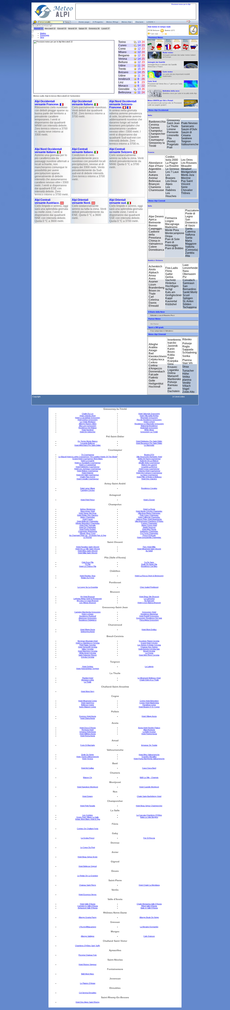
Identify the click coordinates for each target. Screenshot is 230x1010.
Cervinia (154, 124)
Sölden (187, 304)
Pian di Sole (172, 239)
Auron (152, 171)
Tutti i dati (154, 34)
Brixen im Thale (154, 292)
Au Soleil (149, 551)
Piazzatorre (192, 210)
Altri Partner (154, 324)
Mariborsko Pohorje (174, 381)
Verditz (186, 382)
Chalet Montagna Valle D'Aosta (149, 904)
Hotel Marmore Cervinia (87, 651)
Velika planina (186, 378)
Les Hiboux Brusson (87, 603)
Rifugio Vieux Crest (87, 533)
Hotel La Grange (87, 461)
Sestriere (186, 138)
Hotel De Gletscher (87, 432)
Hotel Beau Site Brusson (149, 597)
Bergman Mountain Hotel (88, 641)
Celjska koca (156, 359)
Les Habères (171, 189)
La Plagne (172, 162)
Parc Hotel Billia (149, 547)
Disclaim (139, 22)
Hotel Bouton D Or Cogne (149, 707)
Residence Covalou (149, 488)
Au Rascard (149, 601)
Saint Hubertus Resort (87, 655)
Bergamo (123, 55)
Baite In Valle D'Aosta (149, 908)
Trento (122, 68)
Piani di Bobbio (174, 248)
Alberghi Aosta (149, 730)
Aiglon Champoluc (87, 517)
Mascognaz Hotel (87, 511)
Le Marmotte (149, 445)
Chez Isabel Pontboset (149, 587)
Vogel (185, 388)
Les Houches (171, 195)
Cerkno (153, 362)
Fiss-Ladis (171, 267)
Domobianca (156, 249)
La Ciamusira (149, 599)
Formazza (171, 218)
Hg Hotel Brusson (87, 597)
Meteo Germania (159, 40)
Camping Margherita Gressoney (87, 612)
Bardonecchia (157, 121)
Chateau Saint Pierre (87, 885)
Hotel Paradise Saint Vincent (87, 547)
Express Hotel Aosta (87, 716)
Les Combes (87, 815)
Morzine (186, 178)
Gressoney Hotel (149, 612)
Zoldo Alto (188, 391)
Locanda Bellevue (87, 443)
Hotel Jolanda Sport (88, 416)
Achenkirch (155, 266)
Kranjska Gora (173, 362)
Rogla (186, 346)
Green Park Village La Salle (87, 817)
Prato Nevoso (189, 123)
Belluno (123, 62)
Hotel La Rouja (149, 509)
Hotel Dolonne (87, 473)
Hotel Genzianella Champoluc (149, 537)
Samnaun (188, 283)
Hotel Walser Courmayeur (87, 471)
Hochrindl (154, 386)
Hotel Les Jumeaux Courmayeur (87, 469)
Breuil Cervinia (149, 651)
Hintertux (170, 283)
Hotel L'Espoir (149, 500)
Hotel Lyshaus (87, 614)
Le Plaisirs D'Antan (87, 983)
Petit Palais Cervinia (87, 645)
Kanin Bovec (171, 350)
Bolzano (123, 72)
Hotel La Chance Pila (87, 566)
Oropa (168, 236)
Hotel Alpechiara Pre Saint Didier (87, 445)
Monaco (123, 85)
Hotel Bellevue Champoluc (87, 521)
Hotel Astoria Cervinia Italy (149, 649)
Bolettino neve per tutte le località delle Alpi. (180, 92)
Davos (152, 302)
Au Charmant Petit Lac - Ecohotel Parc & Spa (87, 535)
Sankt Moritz (190, 292)
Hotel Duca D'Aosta (88, 728)
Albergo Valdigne (87, 936)
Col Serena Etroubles (87, 993)
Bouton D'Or (149, 455)
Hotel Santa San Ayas (87, 513)
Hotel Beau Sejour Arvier (87, 857)
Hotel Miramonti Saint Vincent (149, 549)
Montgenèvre (189, 171)
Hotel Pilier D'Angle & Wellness (149, 477)
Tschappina (189, 307)
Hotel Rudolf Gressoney (149, 616)
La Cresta (149, 653)
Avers (152, 278)
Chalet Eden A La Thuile (149, 680)
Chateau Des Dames (149, 647)
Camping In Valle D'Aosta (87, 906)
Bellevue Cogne (87, 705)
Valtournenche (190, 144)
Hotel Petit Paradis (87, 806)
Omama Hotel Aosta (87, 732)
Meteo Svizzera (177, 40)
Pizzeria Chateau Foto (87, 955)
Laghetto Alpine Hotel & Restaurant (87, 599)
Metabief (186, 168)
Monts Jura (187, 175)
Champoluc (156, 130)
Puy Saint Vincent (187, 182)
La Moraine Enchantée (149, 927)
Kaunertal (171, 301)
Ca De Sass (149, 562)
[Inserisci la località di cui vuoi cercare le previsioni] (54, 22)
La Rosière (172, 165)
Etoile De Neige (87, 755)
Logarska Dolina (173, 371)
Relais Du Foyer (87, 578)
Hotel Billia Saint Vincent (87, 553)
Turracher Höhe (188, 372)
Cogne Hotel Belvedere (149, 701)
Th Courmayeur (87, 455)
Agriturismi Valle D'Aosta (87, 908)
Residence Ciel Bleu (149, 566)
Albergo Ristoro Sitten (87, 424)
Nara (186, 271)
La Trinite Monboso (87, 422)
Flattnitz (153, 377)
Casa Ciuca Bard (149, 768)
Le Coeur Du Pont (87, 847)
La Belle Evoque (149, 732)
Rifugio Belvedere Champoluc (88, 523)
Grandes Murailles (149, 757)
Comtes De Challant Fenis (87, 829)
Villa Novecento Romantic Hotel (149, 457)
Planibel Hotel (87, 678)
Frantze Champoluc (149, 523)
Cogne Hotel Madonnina (149, 703)
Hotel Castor (88, 519)
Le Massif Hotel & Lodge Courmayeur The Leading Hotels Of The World (87, 457)
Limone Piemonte (172, 131)
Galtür (169, 274)
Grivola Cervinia (87, 657)
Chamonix (155, 187)
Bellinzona (124, 92)
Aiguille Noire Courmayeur (149, 463)
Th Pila (87, 564)
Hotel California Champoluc (149, 517)
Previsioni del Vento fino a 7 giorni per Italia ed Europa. (165, 83)
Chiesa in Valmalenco (156, 242)
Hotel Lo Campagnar (87, 465)
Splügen (188, 298)
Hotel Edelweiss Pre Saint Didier (149, 441)
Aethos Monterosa (87, 509)
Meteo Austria (185, 40)
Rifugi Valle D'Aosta (149, 906)
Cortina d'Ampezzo (155, 367)
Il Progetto (98, 22)
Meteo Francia (168, 40)
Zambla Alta (189, 254)
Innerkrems (174, 339)
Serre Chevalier (187, 189)
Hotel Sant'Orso (87, 703)
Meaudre (186, 165)
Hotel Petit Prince (88, 500)
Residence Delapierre (87, 620)
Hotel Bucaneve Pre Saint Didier (149, 443)
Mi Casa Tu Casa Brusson (87, 601)
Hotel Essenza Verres (87, 894)
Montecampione (174, 233)
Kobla (171, 354)
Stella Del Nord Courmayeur (149, 459)
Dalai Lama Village (87, 488)
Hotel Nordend (87, 430)
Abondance (155, 162)
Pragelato (172, 144)
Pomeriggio (44, 35)
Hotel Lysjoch (149, 422)
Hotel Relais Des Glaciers (87, 515)
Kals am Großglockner (173, 294)
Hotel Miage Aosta (87, 629)
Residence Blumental (149, 614)
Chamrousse (156, 190)
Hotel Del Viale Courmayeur (87, 475)
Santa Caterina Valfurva (190, 231)
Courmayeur (156, 139)
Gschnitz (170, 280)
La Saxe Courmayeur (149, 475)
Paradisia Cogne (149, 705)
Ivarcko (172, 342)
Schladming (189, 352)
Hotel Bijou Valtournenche (149, 755)
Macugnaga (172, 224)
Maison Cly (87, 777)
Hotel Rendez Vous (87, 576)
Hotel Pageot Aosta (149, 734)
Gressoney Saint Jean (173, 122)
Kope (171, 357)
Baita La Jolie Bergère (149, 817)
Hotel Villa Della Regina (149, 416)
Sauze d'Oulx (189, 129)
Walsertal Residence (149, 426)
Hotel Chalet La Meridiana (149, 885)
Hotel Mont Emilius (149, 629)
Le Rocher (87, 537)
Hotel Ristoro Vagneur (87, 964)
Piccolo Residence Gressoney (149, 420)
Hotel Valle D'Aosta (87, 904)
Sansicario (187, 126)
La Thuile (172, 126)
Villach (186, 385)
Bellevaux (155, 181)
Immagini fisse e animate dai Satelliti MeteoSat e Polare (162, 64)
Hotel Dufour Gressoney (88, 420)
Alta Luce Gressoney (87, 426)
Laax (186, 264)
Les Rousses (189, 162)
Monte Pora (172, 230)
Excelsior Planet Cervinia (149, 641)
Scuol (186, 295)
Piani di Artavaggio (171, 244)
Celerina (154, 299)
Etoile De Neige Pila (149, 564)
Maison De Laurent (149, 465)
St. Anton (188, 301)
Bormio (153, 225)
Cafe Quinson (149, 936)
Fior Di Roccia (149, 838)
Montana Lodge (87, 680)
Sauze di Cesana (186, 134)
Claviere (154, 136)
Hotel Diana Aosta (87, 718)
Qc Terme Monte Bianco (87, 441)
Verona (122, 58)
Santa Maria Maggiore (190, 240)
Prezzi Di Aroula (149, 535)
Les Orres (187, 159)
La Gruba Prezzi (87, 838)
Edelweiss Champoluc (149, 531)
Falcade (153, 374)
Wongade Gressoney (149, 418)
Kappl (168, 298)
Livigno (169, 221)
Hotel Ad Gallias (87, 768)
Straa (185, 366)
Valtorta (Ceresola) (191, 248)
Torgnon (186, 141)
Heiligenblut (156, 383)
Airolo (152, 269)
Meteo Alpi (127, 22)
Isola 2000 (172, 159)
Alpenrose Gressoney (88, 618)
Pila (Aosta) (171, 140)
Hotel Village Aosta (149, 716)
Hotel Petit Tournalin (87, 525)
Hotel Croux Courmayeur (149, 469)
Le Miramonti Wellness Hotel (149, 678)
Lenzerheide (190, 267)
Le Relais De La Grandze (87, 876)
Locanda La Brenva (149, 467)
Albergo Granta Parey (87, 917)
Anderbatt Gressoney (149, 428)
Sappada (187, 349)
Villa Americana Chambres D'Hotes (149, 521)
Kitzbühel (171, 304)
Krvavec (172, 367)
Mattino (43, 33)
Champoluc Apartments (87, 531)
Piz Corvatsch (189, 278)
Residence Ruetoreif (87, 616)
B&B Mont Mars (87, 974)
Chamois (154, 127)
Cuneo (122, 45)
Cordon (170, 156)
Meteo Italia (151, 40)
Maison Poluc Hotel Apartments (149, 519)
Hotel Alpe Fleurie (149, 529)
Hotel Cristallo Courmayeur (88, 479)
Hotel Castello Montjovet (149, 787)
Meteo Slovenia (194, 40)
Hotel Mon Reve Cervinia (149, 655)
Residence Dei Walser (87, 428)
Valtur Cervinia (87, 649)
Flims (168, 271)
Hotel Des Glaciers (149, 479)
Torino (122, 42)
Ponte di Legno (190, 215)
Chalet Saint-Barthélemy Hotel (149, 796)
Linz (120, 82)
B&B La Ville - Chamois (149, 777)
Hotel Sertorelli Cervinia (87, 647)
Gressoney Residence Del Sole (149, 618)
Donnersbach (157, 371)
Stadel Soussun (149, 527)
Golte (152, 380)
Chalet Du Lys (87, 414)
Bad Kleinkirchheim (158, 355)
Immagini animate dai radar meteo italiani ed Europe (179, 55)
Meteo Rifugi (112, 22)
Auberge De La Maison (149, 461)
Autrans (153, 175)
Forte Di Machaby (87, 745)
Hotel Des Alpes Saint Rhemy (88, 1002)
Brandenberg (156, 287)
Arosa (152, 275)
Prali (169, 147)
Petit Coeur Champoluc (149, 515)
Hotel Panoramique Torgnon (87, 669)
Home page (84, 22)
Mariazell (173, 376)
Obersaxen (189, 274)
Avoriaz (153, 178)
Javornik (173, 345)
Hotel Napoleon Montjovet (87, 787)
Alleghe (153, 344)
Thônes (185, 193)
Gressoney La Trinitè (149, 432)
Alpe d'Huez (156, 165)
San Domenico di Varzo (191, 222)
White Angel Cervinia (87, 653)
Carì (151, 296)
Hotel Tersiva (87, 759)
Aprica (152, 219)
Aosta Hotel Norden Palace (149, 728)
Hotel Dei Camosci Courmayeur (149, 473)
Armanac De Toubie (149, 745)
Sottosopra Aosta (88, 632)
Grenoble (123, 89)
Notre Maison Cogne (87, 707)
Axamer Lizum (153, 283)
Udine (122, 65)
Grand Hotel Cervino (149, 643)
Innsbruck (124, 79)
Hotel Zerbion (87, 666)
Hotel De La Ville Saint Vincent (87, 549)
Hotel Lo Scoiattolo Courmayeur (88, 463)
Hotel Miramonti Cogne (87, 701)
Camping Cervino (87, 490)
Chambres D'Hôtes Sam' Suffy (87, 946)
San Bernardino (189, 288)
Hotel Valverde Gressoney (149, 414)
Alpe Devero (156, 216)
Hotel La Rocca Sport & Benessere (149, 576)
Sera (42, 37)
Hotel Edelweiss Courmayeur (88, 467)
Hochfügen (171, 286)
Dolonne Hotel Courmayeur (149, 471)
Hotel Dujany (87, 796)
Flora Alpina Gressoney (149, 620)
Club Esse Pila (87, 562)
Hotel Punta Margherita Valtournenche (149, 759)
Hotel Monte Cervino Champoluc (149, 511)
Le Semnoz (172, 168)
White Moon (149, 430)
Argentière (155, 168)
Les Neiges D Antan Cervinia (149, 645)
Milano (122, 52)
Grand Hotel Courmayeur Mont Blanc (87, 459)
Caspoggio (155, 228)
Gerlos (169, 277)
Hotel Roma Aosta (87, 736)
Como (122, 48)
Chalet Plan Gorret (87, 477)
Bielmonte (155, 222)
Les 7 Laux (172, 171)
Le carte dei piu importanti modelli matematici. (176, 74)
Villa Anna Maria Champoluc (149, 513)
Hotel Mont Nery (87, 691)
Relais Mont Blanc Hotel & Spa (87, 819)
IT (188, 21)
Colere (153, 246)
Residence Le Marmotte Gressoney (149, 424)
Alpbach (154, 272)
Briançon (154, 184)
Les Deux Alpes (171, 182)
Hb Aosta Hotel (87, 730)
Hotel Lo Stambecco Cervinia (88, 643)
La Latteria (149, 666)
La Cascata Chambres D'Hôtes (149, 815)
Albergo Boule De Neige (149, 917)
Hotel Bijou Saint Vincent (87, 551)
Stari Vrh (187, 363)
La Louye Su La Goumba (87, 587)
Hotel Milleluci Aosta (88, 734)
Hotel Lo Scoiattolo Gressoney (87, 418)
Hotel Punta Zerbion (87, 529)
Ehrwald (154, 305)
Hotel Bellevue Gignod (88, 866)
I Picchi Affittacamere (87, 927)
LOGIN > (151, 22)
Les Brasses (170, 176)
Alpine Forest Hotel (149, 525)
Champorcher (157, 133)
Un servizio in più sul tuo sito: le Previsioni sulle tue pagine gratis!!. (165, 103)
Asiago (153, 350)
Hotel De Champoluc (87, 527)
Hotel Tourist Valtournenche (87, 757)
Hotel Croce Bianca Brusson (149, 603)
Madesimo (171, 227)
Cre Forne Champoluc (149, 533)
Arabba (153, 347)
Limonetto (173, 135)
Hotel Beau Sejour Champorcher (149, 806)
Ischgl (168, 289)
